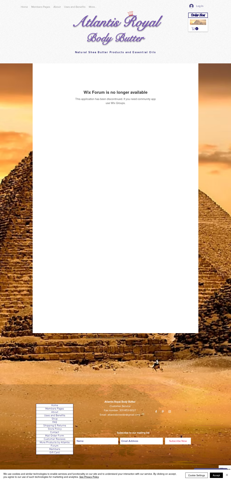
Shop (55, 419)
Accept (216, 475)
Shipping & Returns (54, 425)
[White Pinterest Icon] (163, 411)
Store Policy (55, 429)
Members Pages (54, 409)
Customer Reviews (54, 439)
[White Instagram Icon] (169, 411)
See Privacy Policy (89, 476)
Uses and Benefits (54, 415)
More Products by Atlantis (55, 442)
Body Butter (115, 38)
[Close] (227, 475)
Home (54, 405)
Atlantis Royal (115, 22)
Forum (55, 446)
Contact (54, 432)
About (54, 412)
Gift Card (55, 452)
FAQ (54, 422)
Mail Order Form (54, 436)
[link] (195, 28)
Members (54, 449)
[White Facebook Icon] (156, 411)
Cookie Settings (196, 475)
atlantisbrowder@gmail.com (124, 414)
